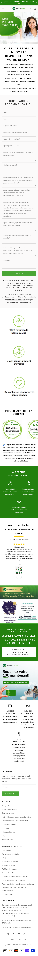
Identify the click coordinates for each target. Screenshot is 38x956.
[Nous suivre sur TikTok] (24, 934)
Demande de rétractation (10, 854)
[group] (19, 680)
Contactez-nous (7, 894)
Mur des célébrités (8, 832)
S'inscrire (10, 794)
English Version (7, 839)
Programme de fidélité (10, 861)
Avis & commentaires (9, 809)
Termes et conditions (9, 873)
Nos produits (6, 806)
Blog (3, 836)
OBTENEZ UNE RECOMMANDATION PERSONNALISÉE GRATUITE (19, 652)
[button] (17, 577)
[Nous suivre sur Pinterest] (14, 934)
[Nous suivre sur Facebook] (3, 934)
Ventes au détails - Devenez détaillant (15, 821)
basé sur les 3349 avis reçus (19, 539)
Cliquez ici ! (19, 3)
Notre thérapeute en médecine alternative (16, 817)
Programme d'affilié (9, 824)
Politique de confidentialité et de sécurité (16, 876)
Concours (5, 828)
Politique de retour (8, 865)
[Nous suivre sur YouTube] (19, 934)
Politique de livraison (9, 869)
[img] (19, 536)
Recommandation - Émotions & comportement (18, 884)
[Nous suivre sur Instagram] (8, 934)
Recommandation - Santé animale (13, 880)
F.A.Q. (4, 858)
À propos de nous (8, 813)
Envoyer (19, 273)
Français (22, 939)
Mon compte (6, 850)
